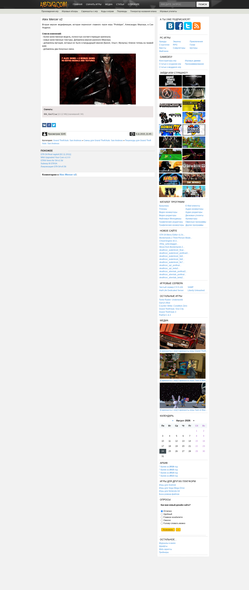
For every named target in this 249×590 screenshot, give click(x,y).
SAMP (190, 287)
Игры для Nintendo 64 (169, 491)
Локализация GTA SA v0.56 (53, 166)
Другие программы (194, 225)
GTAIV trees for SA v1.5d (52, 160)
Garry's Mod (164, 303)
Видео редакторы (167, 215)
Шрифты (163, 546)
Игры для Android (167, 485)
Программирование (194, 64)
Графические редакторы (171, 222)
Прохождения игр (50, 11)
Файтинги (163, 51)
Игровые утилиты (168, 11)
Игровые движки (193, 61)
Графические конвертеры (171, 225)
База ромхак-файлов (169, 494)
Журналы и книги (167, 543)
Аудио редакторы (193, 212)
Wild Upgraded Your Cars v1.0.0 (55, 157)
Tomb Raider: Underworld (171, 300)
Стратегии (164, 45)
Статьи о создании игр (170, 64)
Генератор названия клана (143, 11)
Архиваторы (191, 218)
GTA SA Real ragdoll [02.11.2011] (56, 154)
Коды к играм (107, 11)
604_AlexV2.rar (50, 114)
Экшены (177, 41)
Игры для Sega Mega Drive (172, 488)
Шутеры (194, 48)
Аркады (163, 41)
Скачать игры (93, 4)
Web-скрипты (165, 549)
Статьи (120, 4)
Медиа (108, 4)
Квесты (162, 48)
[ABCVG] (54, 6)
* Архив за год (168, 466)
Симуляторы (179, 48)
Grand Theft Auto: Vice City (171, 309)
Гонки (192, 45)
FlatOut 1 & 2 (165, 315)
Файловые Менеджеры (170, 218)
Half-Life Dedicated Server (171, 290)
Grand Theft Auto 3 (167, 312)
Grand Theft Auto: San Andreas (67, 140)
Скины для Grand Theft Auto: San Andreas (103, 140)
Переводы (122, 11)
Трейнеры (164, 552)
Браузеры (164, 206)
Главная (77, 4)
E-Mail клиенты (192, 206)
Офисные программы (195, 222)
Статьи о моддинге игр (170, 67)
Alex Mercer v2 (67, 174)
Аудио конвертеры (194, 209)
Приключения (196, 41)
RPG (175, 45)
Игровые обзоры (70, 11)
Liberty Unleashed (196, 290)
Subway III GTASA (49, 163)
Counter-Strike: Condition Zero (173, 306)
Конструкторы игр (167, 61)
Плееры (163, 209)
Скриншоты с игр (89, 11)
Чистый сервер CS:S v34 (171, 287)
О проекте (133, 4)
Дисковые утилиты (194, 215)
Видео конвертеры (168, 212)
